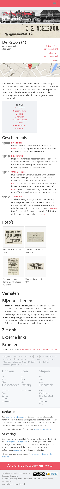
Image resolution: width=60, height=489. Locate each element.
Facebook (31, 465)
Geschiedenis (26, 390)
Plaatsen (5, 390)
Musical (14, 189)
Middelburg (44, 393)
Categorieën (7, 356)
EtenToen (25, 359)
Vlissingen (53, 53)
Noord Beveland (46, 396)
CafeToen (44, 356)
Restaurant (53, 49)
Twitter (49, 465)
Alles (4, 382)
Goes (41, 390)
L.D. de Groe (17, 156)
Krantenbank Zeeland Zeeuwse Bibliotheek (38, 350)
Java (54, 60)
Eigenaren (6, 401)
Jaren (4, 398)
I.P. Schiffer (16, 143)
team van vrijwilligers (14, 417)
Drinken (49, 46)
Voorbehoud (7, 484)
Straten (5, 396)
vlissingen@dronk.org (42, 429)
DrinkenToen (8, 359)
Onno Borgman (18, 172)
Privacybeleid (19, 484)
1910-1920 (28, 356)
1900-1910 (18, 356)
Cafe (46, 49)
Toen (4, 379)
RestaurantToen (48, 359)
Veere (42, 404)
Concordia (15, 183)
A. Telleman (16, 196)
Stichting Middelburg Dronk (16, 442)
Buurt (4, 393)
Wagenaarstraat (51, 56)
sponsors (17, 450)
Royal (13, 149)
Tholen (42, 398)
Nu (3, 376)
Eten (56, 46)
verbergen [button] (19, 107)
